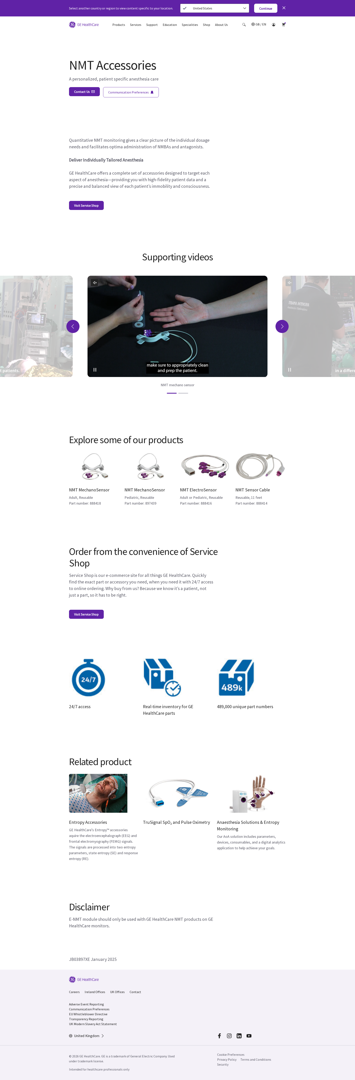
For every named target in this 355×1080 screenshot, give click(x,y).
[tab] (172, 393)
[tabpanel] (177, 332)
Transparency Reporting (86, 1019)
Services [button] (135, 25)
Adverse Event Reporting (86, 1004)
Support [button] (152, 25)
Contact (135, 992)
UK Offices (117, 992)
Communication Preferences (89, 1009)
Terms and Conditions (255, 1059)
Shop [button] (206, 25)
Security (223, 1064)
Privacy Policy (226, 1059)
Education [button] (170, 25)
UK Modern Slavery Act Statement (93, 1024)
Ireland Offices (95, 992)
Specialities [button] (190, 25)
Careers (74, 992)
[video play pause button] (94, 369)
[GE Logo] (84, 25)
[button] (244, 24)
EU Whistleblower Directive (88, 1014)
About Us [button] (221, 25)
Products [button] (118, 25)
